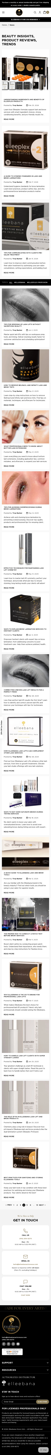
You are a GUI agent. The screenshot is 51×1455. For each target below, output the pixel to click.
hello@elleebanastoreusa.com (14, 1337)
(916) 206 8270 (8, 1340)
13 (37, 1205)
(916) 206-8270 (12, 1446)
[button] (35, 12)
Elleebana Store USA (17, 1429)
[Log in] (39, 12)
